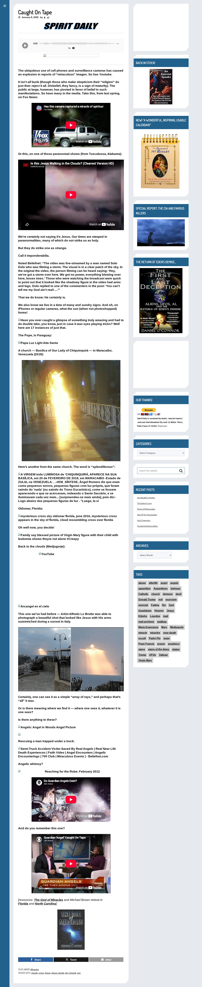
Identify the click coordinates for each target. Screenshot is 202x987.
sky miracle (70, 973)
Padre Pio (154, 638)
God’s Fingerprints (143, 520)
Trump (142, 655)
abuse (142, 583)
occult (142, 638)
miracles (155, 632)
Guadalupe (145, 610)
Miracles (34, 969)
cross (41, 973)
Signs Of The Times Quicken (147, 514)
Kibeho (142, 616)
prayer (161, 643)
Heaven (159, 610)
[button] (4, 5)
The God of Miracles (48, 899)
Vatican (163, 655)
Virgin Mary (145, 660)
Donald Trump (146, 599)
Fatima (155, 605)
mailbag (162, 621)
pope (166, 638)
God (171, 605)
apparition (144, 588)
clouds (34, 973)
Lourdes (155, 616)
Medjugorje (177, 627)
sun (79, 973)
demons (168, 594)
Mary (164, 627)
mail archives (146, 621)
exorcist (143, 605)
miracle (142, 632)
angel (164, 583)
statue (176, 649)
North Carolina (45, 903)
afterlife (153, 583)
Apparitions (161, 588)
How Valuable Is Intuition (146, 497)
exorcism (171, 599)
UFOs (152, 655)
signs (141, 649)
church (155, 594)
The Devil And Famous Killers (147, 526)
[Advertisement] (161, 27)
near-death (169, 632)
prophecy (174, 643)
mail (165, 616)
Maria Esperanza (148, 627)
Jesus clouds (57, 973)
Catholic (143, 594)
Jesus (47, 973)
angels (174, 583)
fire (164, 605)
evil (160, 599)
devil (178, 594)
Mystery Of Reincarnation (146, 509)
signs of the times (158, 649)
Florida (23, 903)
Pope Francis (146, 643)
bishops (175, 588)
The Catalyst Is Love (144, 503)
